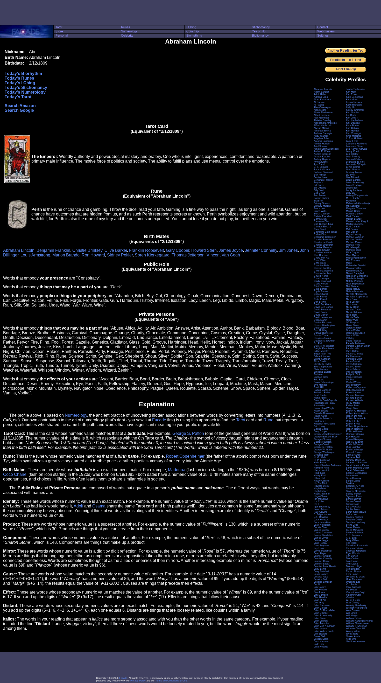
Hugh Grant (320, 488)
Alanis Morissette (323, 112)
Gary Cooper (177, 250)
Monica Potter (353, 268)
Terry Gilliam (352, 540)
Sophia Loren (353, 509)
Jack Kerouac (321, 519)
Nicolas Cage (353, 309)
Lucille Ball (351, 187)
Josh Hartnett (321, 641)
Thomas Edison (354, 548)
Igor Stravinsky (322, 506)
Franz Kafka (320, 416)
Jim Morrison (321, 595)
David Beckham (322, 304)
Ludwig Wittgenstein (357, 195)
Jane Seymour (321, 545)
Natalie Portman (354, 281)
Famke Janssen (322, 390)
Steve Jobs (352, 525)
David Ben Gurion (323, 307)
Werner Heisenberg (356, 608)
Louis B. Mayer (354, 185)
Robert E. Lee (353, 421)
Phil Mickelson (354, 372)
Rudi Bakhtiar (353, 447)
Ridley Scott (352, 405)
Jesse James (321, 574)
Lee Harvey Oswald (356, 149)
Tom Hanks (352, 561)
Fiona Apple (320, 397)
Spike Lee (351, 514)
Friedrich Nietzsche (324, 423)
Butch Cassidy (322, 213)
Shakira (350, 483)
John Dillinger (321, 613)
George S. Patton (188, 433)
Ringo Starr (352, 408)
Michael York (353, 244)
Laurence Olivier (354, 146)
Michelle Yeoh (353, 250)
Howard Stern (204, 250)
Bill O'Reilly (320, 187)
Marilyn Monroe (354, 213)
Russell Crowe (354, 452)
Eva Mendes (320, 385)
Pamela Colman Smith (358, 346)
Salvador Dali (353, 457)
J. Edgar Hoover (322, 514)
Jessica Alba (321, 576)
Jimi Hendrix (320, 597)
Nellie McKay (353, 289)
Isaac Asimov (321, 509)
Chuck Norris (321, 276)
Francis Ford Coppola (325, 400)
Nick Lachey (352, 302)
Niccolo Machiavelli (356, 294)
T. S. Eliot (351, 537)
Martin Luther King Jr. (357, 221)
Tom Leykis (352, 563)
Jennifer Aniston (322, 556)
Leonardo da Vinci (355, 162)
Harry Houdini (321, 470)
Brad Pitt (318, 200)
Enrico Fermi (321, 377)
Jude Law (319, 644)
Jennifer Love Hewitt (325, 566)
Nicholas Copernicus (357, 296)
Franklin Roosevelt (146, 250)
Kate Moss (352, 99)
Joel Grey (319, 602)
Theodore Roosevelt (357, 545)
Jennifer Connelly (261, 250)
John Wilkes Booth (324, 631)
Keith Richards (354, 104)
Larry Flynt (352, 141)
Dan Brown (320, 302)
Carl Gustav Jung (323, 224)
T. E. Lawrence (354, 535)
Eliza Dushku (321, 361)
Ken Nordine (352, 112)
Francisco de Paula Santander (324, 404)
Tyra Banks (352, 574)
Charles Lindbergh (323, 244)
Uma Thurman (354, 579)
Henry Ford (320, 475)
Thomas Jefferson (188, 255)
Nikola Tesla (352, 317)
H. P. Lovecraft (322, 460)
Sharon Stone (353, 488)
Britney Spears (322, 203)
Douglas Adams (322, 338)
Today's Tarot (18, 97)
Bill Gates (319, 185)
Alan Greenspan (322, 107)
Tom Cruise (352, 558)
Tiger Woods (353, 553)
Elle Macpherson (323, 366)
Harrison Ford (321, 467)
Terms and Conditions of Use (171, 680)
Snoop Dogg (352, 504)
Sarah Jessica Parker (357, 465)
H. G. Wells (320, 457)
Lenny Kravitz (353, 151)
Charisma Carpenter (325, 237)
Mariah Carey (353, 211)
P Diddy (350, 338)
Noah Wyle (352, 320)
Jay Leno (319, 548)
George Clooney (322, 439)
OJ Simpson (352, 322)
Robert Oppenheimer (185, 456)
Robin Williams (354, 431)
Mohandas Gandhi (355, 265)
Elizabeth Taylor (322, 364)
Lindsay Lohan (354, 172)
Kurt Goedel (352, 130)
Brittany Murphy (322, 206)
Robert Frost (353, 423)
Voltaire (350, 597)
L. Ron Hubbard (354, 138)
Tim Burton (352, 556)
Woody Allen (352, 631)
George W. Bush (323, 449)
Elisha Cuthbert (322, 359)
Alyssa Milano (321, 128)
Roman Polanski (355, 434)
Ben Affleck (320, 174)
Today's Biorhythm (23, 73)
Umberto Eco (353, 582)
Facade (159, 420)
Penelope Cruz (354, 359)
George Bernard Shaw (325, 436)
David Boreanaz (322, 309)
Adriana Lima (321, 97)
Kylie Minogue (353, 136)
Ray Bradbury (353, 385)
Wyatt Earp (352, 633)
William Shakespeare (357, 623)
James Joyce (231, 250)
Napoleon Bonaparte (357, 276)
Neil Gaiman (352, 286)
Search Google (19, 110)
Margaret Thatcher (356, 208)
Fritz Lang (319, 426)
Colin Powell (320, 299)
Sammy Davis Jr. (355, 460)
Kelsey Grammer (355, 110)
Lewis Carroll (353, 167)
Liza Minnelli (352, 177)
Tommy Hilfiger (354, 566)
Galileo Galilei (321, 429)
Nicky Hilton (352, 307)
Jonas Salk (320, 636)
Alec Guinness (321, 117)
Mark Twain (352, 216)
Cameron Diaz (321, 221)
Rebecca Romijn (355, 390)
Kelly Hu (350, 107)
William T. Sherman (356, 626)
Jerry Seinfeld (321, 571)
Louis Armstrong (35, 255)
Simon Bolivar (353, 499)
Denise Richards (323, 322)
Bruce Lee (319, 208)
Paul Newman (353, 356)
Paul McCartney (354, 353)
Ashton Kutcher (322, 156)
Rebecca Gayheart (356, 387)
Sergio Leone (353, 480)
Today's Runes (19, 78)
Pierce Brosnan (354, 377)
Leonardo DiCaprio (356, 164)
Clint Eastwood (322, 286)
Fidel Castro (320, 395)
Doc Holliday (321, 330)
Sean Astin (352, 475)
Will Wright (352, 615)
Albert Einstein (321, 115)
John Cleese (320, 608)
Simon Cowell (353, 501)
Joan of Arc (320, 600)
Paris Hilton (352, 351)
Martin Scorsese (355, 224)
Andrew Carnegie (323, 133)
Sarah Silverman (355, 470)
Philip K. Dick (353, 374)
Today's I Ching (20, 83)
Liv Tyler (350, 174)
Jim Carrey (320, 587)
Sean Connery (353, 478)
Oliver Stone (352, 325)
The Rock (351, 543)
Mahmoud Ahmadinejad (358, 203)
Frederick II (320, 421)
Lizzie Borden (353, 180)
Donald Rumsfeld (323, 333)
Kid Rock (351, 115)
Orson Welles (353, 330)
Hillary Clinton (321, 480)
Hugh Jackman (322, 493)
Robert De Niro (354, 416)
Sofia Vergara (353, 506)
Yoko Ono (351, 639)
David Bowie (320, 312)
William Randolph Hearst (359, 620)
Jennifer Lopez (322, 563)
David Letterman (323, 317)
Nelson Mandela (354, 291)
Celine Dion (320, 234)
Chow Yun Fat (321, 257)
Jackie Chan (320, 527)
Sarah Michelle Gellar (357, 467)
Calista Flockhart (323, 216)
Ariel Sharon (320, 146)
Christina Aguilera (323, 270)
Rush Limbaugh (354, 449)
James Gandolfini (323, 535)
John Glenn (320, 618)
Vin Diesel (351, 589)
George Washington (324, 452)
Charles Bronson (323, 239)
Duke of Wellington (324, 346)
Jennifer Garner (322, 561)
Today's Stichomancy (26, 87)
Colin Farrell (320, 296)
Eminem (318, 374)
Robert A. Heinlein (356, 410)
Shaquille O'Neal (355, 486)
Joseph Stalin (321, 639)
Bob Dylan (319, 193)
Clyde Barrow (321, 291)
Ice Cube (319, 501)
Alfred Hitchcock (323, 125)
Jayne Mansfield (322, 550)
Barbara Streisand (323, 172)
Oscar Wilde (352, 335)
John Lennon (321, 620)
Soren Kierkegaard (152, 255)
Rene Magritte (353, 392)
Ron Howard (93, 255)
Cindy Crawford (322, 281)
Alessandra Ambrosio (325, 123)
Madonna (176, 470)
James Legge (321, 540)
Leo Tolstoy (352, 154)
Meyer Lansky (353, 234)
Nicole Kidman (354, 312)
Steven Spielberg (355, 532)
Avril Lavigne (321, 162)
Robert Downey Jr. (356, 418)
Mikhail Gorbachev (356, 257)
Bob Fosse (320, 195)
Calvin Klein (320, 219)
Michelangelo (353, 247)
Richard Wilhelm (355, 400)
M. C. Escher (353, 198)
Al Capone (319, 102)
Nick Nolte (351, 304)
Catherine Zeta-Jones (325, 232)
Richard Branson (355, 395)
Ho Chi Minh (320, 483)
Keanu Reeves (354, 102)
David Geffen (321, 314)
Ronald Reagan (354, 439)
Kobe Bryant (352, 125)
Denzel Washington (324, 325)
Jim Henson (320, 589)
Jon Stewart (320, 633)
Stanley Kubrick (354, 517)
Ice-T (317, 504)
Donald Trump (321, 335)
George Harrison (322, 442)
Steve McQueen (354, 530)
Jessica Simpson (323, 582)
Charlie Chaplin (322, 250)
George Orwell (321, 444)
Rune (268, 420)
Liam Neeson (353, 169)
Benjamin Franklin (53, 250)
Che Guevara (321, 255)
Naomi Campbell (355, 273)
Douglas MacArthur (324, 340)
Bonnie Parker (321, 198)
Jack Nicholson (322, 525)
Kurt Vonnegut (353, 133)
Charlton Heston (322, 252)
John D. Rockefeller (324, 610)
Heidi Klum (320, 473)
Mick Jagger (352, 252)
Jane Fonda (320, 543)
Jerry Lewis (320, 569)
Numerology (76, 415)
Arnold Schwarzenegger (326, 149)
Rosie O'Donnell (354, 444)
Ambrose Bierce (322, 130)
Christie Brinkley (87, 250)
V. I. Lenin (351, 584)
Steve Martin (353, 527)
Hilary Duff (320, 478)
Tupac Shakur (353, 571)
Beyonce (318, 182)
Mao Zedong (352, 206)
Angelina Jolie (321, 138)
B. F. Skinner (321, 167)
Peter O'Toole (353, 366)
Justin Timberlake (355, 89)
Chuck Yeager (321, 278)
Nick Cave (351, 299)
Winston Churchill (355, 628)
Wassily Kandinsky (356, 605)
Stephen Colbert (354, 519)
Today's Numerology (25, 92)
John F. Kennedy (323, 615)
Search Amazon (20, 105)
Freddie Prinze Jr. (323, 418)
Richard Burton (354, 397)
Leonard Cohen (354, 159)
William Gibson (354, 618)
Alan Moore (320, 110)
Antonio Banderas (323, 141)
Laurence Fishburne (356, 143)
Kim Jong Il (352, 117)
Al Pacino (319, 104)
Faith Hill (318, 387)
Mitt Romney (353, 260)
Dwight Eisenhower (324, 348)
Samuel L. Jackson (356, 462)
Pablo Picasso (353, 340)
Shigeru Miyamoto (355, 491)
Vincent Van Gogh (223, 255)
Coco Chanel (15, 474)
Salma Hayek (353, 455)
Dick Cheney (321, 327)
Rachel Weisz (353, 382)
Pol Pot (350, 379)
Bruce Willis (320, 211)
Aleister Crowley (322, 120)
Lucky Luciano (354, 190)
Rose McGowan (354, 442)
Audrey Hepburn (322, 159)
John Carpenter (322, 605)
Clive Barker (115, 250)
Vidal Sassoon (353, 587)
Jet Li (317, 584)
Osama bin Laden (355, 333)
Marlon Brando (66, 255)
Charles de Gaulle (323, 242)
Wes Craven (352, 610)
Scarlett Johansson (356, 473)
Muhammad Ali (354, 270)
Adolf (78, 506)
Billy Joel (318, 190)
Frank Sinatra (321, 410)
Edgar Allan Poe (322, 353)
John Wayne (320, 628)
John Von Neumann (324, 626)
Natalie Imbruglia (355, 278)
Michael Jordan (354, 239)
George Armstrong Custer (328, 434)
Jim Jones (288, 250)
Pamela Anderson (355, 343)
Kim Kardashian (354, 120)
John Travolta (321, 623)
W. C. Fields (353, 600)
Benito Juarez (321, 177)
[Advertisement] (190, 12)
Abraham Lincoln (18, 250)
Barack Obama (322, 169)
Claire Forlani (321, 283)
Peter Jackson (354, 364)
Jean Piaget (320, 553)
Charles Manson (322, 247)
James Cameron (323, 532)
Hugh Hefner (321, 491)
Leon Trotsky (353, 156)
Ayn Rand (319, 164)
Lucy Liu (350, 193)
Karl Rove (351, 94)
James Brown (321, 530)
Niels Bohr (351, 314)
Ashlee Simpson (322, 154)
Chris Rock (320, 263)
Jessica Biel (320, 579)
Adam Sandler (321, 91)
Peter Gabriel (353, 361)
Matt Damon (352, 226)
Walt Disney (352, 602)
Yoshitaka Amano (355, 641)
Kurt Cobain (352, 128)
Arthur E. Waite (322, 151)
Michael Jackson (355, 237)
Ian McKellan (321, 499)
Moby (349, 263)
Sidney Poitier (120, 255)
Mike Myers (352, 255)
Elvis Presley (321, 369)
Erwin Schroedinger (324, 382)
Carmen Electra (322, 226)
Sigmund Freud (354, 496)
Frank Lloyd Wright (324, 408)
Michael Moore (354, 242)
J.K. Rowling (321, 517)
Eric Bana (319, 379)
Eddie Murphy (321, 351)
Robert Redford (354, 429)
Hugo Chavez (321, 496)
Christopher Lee (322, 273)
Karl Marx (351, 91)
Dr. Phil (318, 343)
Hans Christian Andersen (327, 465)
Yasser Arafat (353, 636)
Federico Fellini (322, 392)
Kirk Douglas (353, 123)
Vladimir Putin (353, 595)
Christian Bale (321, 265)
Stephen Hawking (355, 522)
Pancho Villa (352, 348)
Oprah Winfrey (354, 327)
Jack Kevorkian (322, 522)
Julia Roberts (321, 646)
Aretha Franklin (322, 143)
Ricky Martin (353, 403)
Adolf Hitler (320, 94)
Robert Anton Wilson (357, 413)
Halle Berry (320, 462)
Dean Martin (320, 320)
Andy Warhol (321, 136)
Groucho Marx (321, 455)
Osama (98, 506)
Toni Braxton (352, 569)
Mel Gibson (352, 232)
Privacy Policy (138, 680)
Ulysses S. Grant (355, 576)
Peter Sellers (353, 369)
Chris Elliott (320, 260)
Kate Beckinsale (354, 97)
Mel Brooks (352, 229)
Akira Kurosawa (322, 99)
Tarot (240, 420)
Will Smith (351, 613)
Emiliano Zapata (322, 372)
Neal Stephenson (355, 283)
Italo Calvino (320, 512)
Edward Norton (322, 356)
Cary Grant (320, 229)
